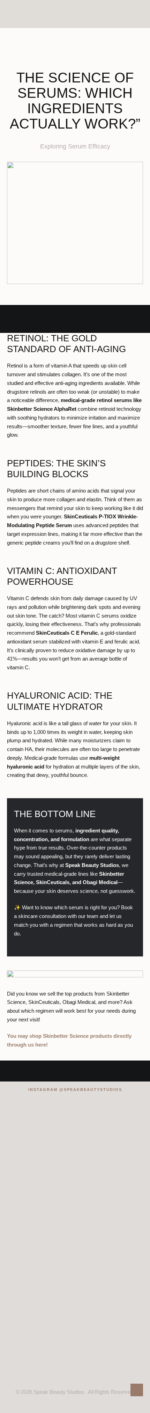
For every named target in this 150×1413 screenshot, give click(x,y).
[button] (137, 14)
